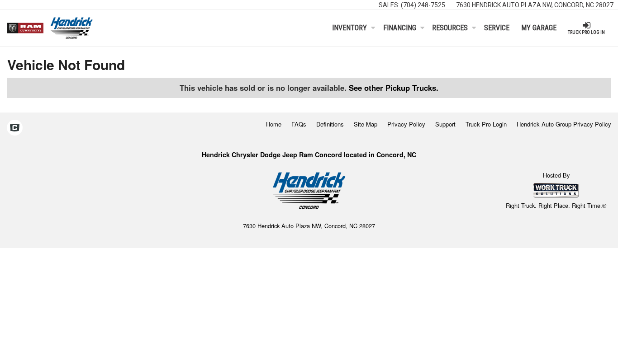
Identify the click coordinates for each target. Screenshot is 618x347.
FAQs (298, 124)
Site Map (365, 124)
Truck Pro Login (486, 124)
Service (496, 27)
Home (273, 124)
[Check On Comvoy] (15, 128)
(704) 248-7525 (423, 5)
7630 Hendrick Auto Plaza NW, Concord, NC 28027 (534, 5)
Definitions (330, 124)
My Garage (538, 27)
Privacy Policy (406, 124)
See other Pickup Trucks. (393, 87)
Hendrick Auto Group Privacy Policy (564, 124)
